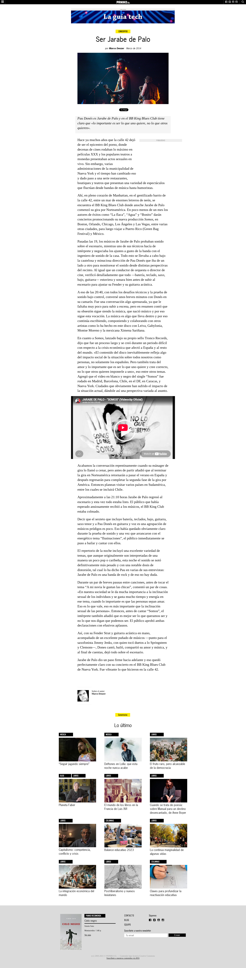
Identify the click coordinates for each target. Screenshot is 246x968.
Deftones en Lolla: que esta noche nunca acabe (120, 766)
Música (63, 734)
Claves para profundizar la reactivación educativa (165, 893)
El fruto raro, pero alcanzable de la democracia (167, 766)
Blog (62, 775)
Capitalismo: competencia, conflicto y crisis (75, 852)
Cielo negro (90, 921)
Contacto (129, 915)
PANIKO (123, 1)
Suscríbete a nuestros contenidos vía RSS (123, 958)
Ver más (87, 935)
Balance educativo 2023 (119, 850)
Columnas (110, 820)
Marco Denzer (116, 48)
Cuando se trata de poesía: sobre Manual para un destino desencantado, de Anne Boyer (168, 809)
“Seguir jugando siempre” (74, 764)
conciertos (123, 31)
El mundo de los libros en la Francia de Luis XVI (121, 807)
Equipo (127, 924)
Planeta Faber (67, 805)
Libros (154, 734)
